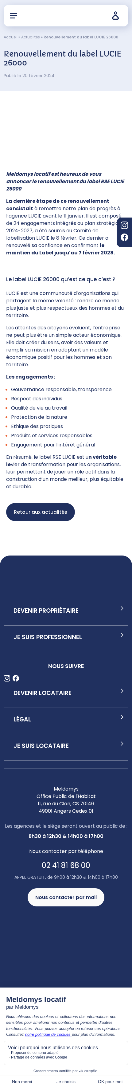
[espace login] (117, 15)
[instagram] (124, 226)
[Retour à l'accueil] (64, 15)
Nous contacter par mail (66, 897)
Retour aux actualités (40, 512)
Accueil (10, 37)
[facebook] (124, 238)
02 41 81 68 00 (66, 865)
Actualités (30, 37)
